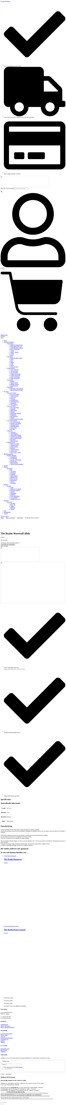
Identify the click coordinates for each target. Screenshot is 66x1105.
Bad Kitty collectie (15, 490)
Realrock (12, 448)
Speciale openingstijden (7, 1038)
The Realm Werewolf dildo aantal (9, 543)
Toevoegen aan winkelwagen (8, 544)
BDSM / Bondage (8, 454)
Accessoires (10, 380)
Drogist (6, 467)
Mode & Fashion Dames (16, 345)
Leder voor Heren (14, 378)
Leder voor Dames (15, 377)
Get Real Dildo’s (14, 449)
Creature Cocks (14, 445)
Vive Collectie (14, 404)
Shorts (12, 359)
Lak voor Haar (14, 371)
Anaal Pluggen (14, 433)
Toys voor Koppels (12, 420)
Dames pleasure (14, 396)
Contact (6, 513)
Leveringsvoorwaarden (6, 1033)
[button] (34, 924)
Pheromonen (13, 480)
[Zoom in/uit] (1, 1102)
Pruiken (12, 381)
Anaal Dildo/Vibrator (15, 435)
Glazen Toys (13, 451)
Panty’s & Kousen (15, 349)
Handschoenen (14, 385)
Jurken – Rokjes (14, 352)
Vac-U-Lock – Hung (15, 452)
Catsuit (12, 350)
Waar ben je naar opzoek (7, 188)
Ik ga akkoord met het (13, 1067)
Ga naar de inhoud (5, 1)
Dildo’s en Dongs (14, 444)
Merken (6, 484)
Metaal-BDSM (14, 462)
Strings (12, 362)
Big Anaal (12, 439)
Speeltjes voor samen (15, 423)
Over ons (3, 1036)
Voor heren (10, 356)
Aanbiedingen (4, 1024)
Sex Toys (6, 391)
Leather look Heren (15, 375)
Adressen (3, 1051)
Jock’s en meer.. (14, 366)
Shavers (12, 509)
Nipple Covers (14, 382)
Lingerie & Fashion (9, 342)
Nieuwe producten (5, 1026)
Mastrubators (13, 410)
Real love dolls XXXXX (16, 419)
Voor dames (10, 343)
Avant (11, 487)
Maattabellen (7, 512)
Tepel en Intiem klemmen (16, 464)
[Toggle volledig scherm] (3, 1102)
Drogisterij (9, 468)
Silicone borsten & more (16, 390)
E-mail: (4, 1064)
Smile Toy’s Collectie (15, 489)
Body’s (12, 355)
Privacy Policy (4, 1035)
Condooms (13, 483)
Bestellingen (4, 1050)
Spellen (6, 465)
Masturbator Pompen (15, 413)
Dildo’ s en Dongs (10, 517)
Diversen (6, 500)
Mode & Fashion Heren (16, 358)
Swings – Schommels (15, 460)
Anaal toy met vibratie (16, 436)
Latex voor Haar (14, 369)
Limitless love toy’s (15, 499)
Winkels (3, 1042)
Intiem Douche (14, 441)
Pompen (12, 412)
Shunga (12, 481)
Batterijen (12, 507)
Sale (5, 510)
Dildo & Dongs (11, 442)
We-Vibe (12, 429)
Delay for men (14, 478)
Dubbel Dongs (14, 446)
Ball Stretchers (14, 416)
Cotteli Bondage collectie (16, 348)
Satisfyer (12, 491)
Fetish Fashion (10, 368)
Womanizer (13, 403)
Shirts (11, 364)
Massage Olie (13, 477)
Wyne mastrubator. (15, 496)
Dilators (12, 417)
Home (5, 340)
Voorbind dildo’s (14, 425)
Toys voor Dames (11, 393)
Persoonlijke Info (5, 1048)
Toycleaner (13, 471)
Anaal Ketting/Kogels (15, 438)
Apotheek (12, 474)
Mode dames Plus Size (16, 346)
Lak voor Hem (14, 372)
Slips (11, 361)
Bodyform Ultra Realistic (16, 388)
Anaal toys (10, 430)
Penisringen (13, 414)
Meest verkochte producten (7, 1027)
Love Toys (13, 397)
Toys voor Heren (11, 406)
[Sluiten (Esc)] (6, 1102)
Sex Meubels (13, 458)
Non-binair (10, 387)
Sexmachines (13, 457)
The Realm (20, 517)
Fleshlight (12, 409)
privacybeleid (18, 1067)
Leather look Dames (15, 374)
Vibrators (12, 398)
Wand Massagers (14, 401)
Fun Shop (12, 503)
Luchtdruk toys (14, 400)
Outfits (12, 353)
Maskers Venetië (14, 384)
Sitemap (3, 1041)
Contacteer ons (4, 1039)
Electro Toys (13, 428)
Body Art (12, 505)
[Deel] (4, 1102)
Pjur (11, 470)
